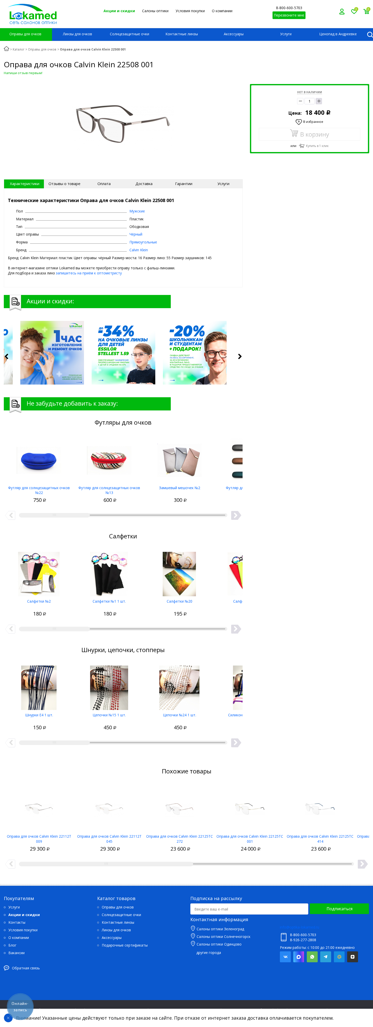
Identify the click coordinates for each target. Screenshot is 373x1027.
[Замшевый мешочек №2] (179, 459)
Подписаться (339, 909)
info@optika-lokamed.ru (299, 927)
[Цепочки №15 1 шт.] (109, 686)
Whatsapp (312, 956)
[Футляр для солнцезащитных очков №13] (109, 459)
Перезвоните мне (289, 15)
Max (298, 956)
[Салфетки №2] (39, 572)
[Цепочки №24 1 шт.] (179, 686)
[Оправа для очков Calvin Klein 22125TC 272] (179, 807)
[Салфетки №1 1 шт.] (109, 572)
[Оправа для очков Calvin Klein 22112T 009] (39, 807)
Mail (339, 956)
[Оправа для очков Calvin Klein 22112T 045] (109, 807)
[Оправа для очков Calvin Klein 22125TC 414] (320, 807)
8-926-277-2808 (303, 939)
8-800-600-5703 (289, 7)
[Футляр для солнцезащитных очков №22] (39, 459)
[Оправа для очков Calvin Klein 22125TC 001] (250, 807)
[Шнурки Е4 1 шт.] (39, 686)
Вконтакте (285, 956)
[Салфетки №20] (179, 572)
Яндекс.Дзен (352, 956)
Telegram (325, 956)
